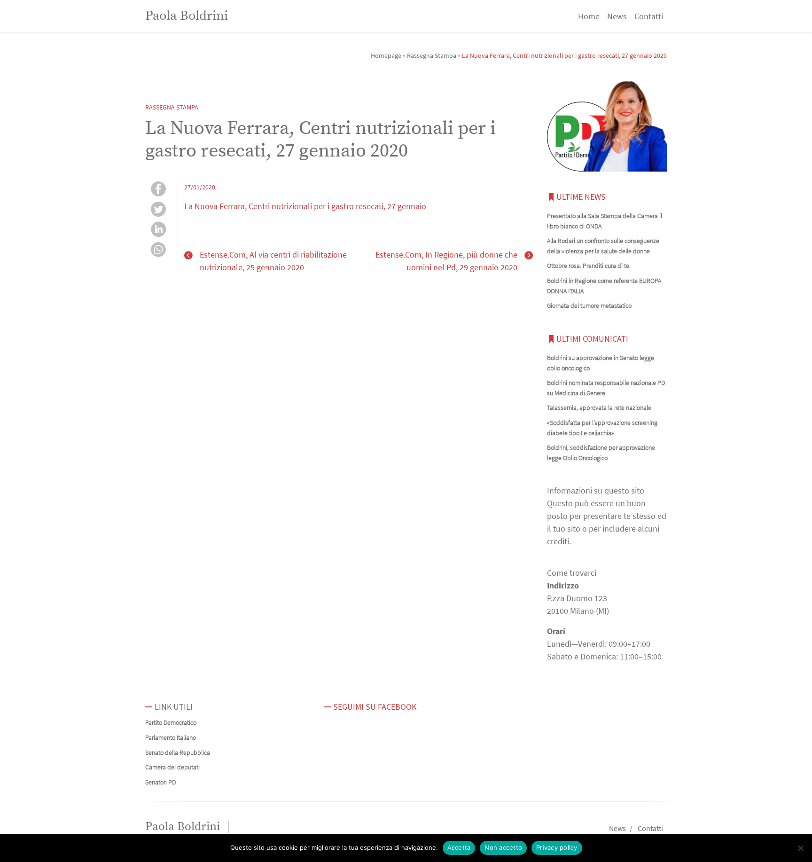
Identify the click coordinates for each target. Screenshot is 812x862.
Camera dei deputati (172, 767)
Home (589, 16)
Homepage (386, 55)
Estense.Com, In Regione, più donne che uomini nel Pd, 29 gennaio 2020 (446, 261)
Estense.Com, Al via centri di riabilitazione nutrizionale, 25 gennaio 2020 (273, 261)
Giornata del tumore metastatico (589, 305)
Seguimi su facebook (374, 706)
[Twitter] (158, 210)
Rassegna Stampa (431, 55)
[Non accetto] (800, 848)
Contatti (648, 16)
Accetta (459, 847)
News (617, 16)
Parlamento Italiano (170, 737)
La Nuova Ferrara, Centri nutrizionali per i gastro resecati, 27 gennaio (305, 206)
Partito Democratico (170, 722)
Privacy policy (557, 847)
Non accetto (503, 847)
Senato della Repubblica (177, 752)
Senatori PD (160, 782)
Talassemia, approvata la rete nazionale (599, 407)
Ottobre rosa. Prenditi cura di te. (589, 265)
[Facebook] (158, 190)
